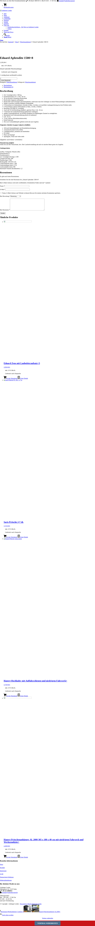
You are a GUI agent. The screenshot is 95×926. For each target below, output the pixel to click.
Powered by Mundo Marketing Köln (30, 904)
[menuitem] (49, 14)
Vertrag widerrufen (47, 918)
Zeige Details (24, 378)
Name (2, 186)
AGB (1, 874)
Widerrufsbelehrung (6, 880)
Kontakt (2, 867)
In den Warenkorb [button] (11, 378)
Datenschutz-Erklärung (7, 877)
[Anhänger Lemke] (6, 10)
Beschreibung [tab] (8, 85)
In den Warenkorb (5, 80)
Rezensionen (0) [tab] (8, 87)
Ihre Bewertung (5, 196)
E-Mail (2, 189)
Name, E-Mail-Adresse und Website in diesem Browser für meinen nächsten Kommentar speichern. (31, 193)
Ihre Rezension (5, 210)
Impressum (3, 871)
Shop (1, 40)
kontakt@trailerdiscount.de (67, 1)
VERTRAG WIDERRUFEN (47, 923)
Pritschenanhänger (11, 82)
